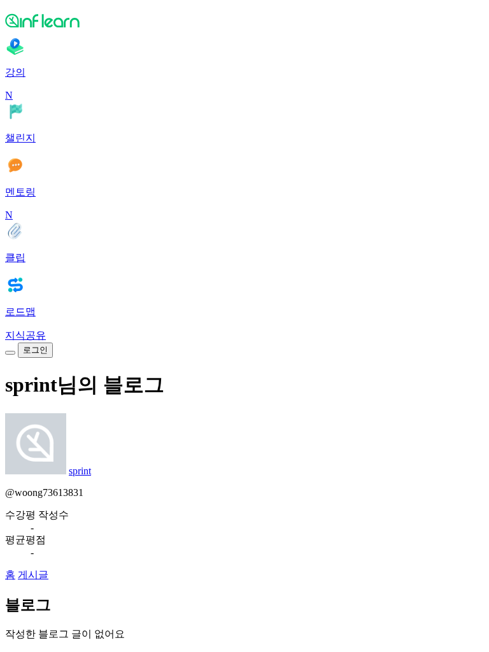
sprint (80, 470)
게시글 (33, 574)
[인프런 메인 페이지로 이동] (244, 20)
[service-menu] (10, 353)
